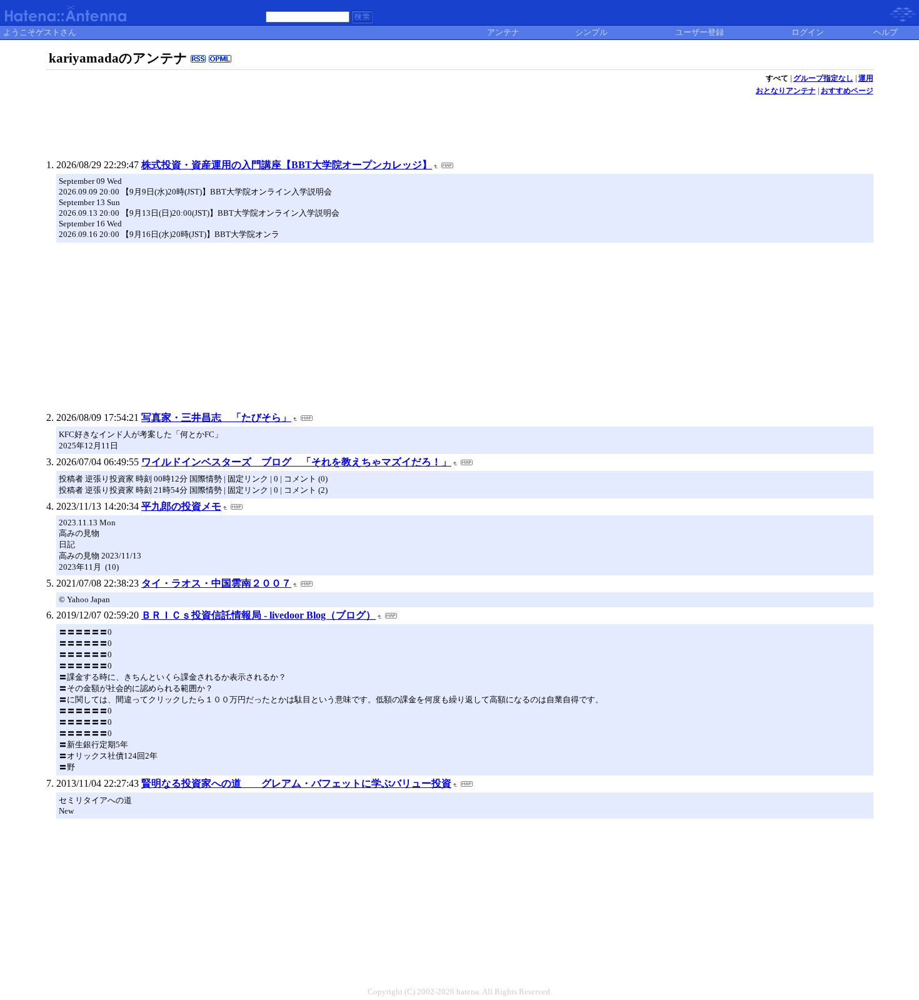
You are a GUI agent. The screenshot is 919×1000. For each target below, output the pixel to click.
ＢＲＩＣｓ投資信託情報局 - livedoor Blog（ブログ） (258, 615)
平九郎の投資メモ (181, 506)
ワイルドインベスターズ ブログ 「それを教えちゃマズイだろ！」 (296, 462)
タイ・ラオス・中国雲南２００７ (216, 583)
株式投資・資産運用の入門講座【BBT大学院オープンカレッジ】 (286, 164)
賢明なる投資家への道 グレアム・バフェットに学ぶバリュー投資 (296, 783)
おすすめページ (847, 90)
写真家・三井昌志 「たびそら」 (216, 417)
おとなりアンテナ (786, 90)
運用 (865, 78)
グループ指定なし (823, 78)
